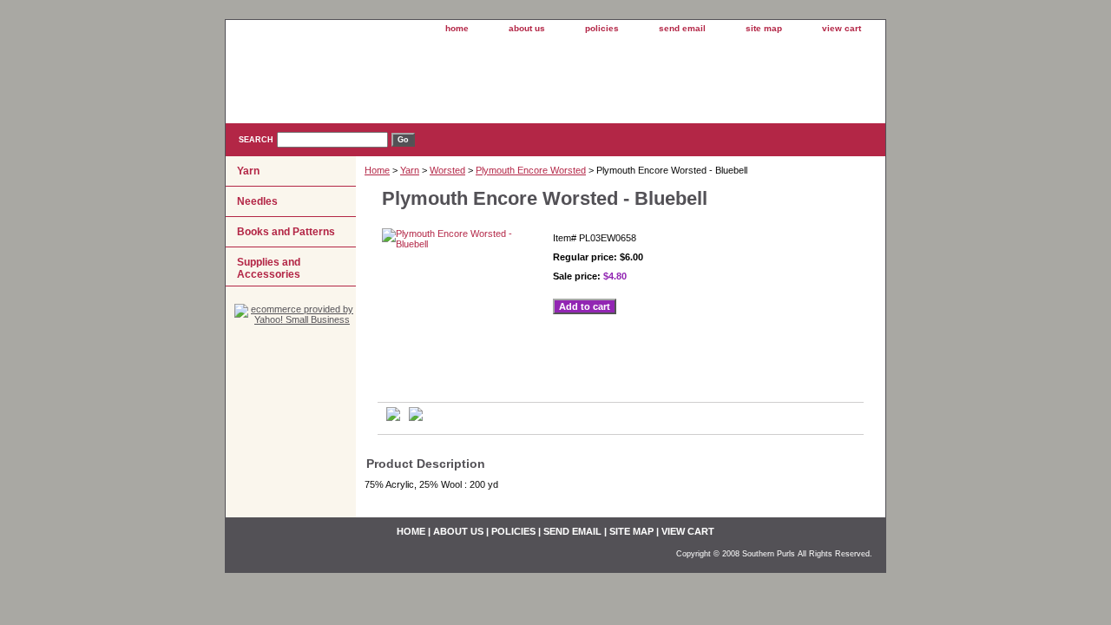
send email (682, 28)
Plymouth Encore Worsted (531, 170)
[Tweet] (393, 417)
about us (527, 28)
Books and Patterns (286, 232)
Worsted (447, 170)
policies (602, 28)
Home (377, 170)
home (457, 28)
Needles (257, 201)
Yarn (409, 170)
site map (764, 28)
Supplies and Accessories (268, 268)
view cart (841, 28)
